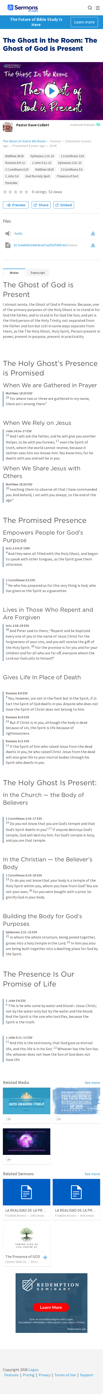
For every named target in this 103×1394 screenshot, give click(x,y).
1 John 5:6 (11, 176)
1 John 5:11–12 (41, 163)
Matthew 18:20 (44, 169)
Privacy (44, 1374)
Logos (33, 1369)
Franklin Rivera (15, 1215)
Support (86, 1374)
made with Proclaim (82, 125)
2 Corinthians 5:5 (71, 169)
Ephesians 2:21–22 (69, 163)
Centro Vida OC (16, 1262)
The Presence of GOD (22, 1256)
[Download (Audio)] (94, 233)
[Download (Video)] (94, 245)
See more (92, 1082)
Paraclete (11, 183)
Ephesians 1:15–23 (42, 156)
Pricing (28, 1374)
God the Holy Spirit (38, 176)
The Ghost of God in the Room (24, 141)
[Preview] (44, 1257)
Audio (18, 233)
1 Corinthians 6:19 (16, 169)
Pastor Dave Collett (32, 124)
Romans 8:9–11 (15, 163)
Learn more (84, 22)
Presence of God (67, 176)
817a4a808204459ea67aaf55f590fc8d (45, 245)
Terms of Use (65, 1374)
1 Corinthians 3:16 (72, 156)
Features (11, 1374)
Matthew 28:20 (14, 156)
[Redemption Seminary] (51, 1303)
